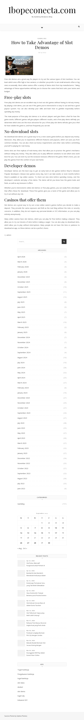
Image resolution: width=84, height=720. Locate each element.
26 (21, 543)
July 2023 (21, 423)
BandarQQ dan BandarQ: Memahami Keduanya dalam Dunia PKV (36, 574)
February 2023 (23, 448)
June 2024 (21, 367)
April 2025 (21, 317)
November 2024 (24, 342)
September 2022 (24, 473)
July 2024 (21, 362)
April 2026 (21, 257)
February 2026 (23, 267)
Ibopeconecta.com (42, 10)
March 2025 (22, 322)
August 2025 (22, 297)
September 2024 (24, 352)
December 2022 (24, 458)
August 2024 (22, 357)
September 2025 (24, 292)
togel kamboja (23, 678)
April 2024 (21, 378)
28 (35, 543)
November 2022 (24, 463)
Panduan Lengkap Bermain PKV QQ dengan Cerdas (35, 634)
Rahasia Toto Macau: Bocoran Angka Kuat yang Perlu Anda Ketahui (36, 624)
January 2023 (22, 453)
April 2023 (21, 438)
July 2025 (21, 302)
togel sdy (21, 696)
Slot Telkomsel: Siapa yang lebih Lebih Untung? (35, 614)
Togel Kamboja (23, 670)
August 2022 (22, 478)
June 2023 (21, 428)
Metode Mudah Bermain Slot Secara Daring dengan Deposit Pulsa (35, 644)
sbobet (20, 687)
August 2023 (22, 418)
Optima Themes (22, 716)
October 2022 (23, 468)
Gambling (42, 38)
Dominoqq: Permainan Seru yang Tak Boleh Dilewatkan (35, 584)
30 (49, 543)
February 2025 (23, 327)
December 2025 (24, 277)
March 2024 (22, 383)
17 (56, 533)
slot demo (21, 691)
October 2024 (23, 347)
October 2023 (23, 408)
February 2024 (23, 388)
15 (42, 533)
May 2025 (21, 312)
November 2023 (24, 403)
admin (9, 235)
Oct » (25, 548)
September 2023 (24, 413)
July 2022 (21, 483)
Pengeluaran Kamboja (26, 674)
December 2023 (24, 398)
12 (21, 533)
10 (56, 528)
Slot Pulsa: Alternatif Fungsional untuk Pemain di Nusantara (35, 564)
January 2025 (22, 332)
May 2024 (21, 373)
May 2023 (21, 433)
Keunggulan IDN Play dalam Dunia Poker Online (35, 654)
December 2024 (24, 337)
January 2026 (22, 272)
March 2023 (22, 443)
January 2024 (22, 393)
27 (28, 543)
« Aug (20, 548)
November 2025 (24, 282)
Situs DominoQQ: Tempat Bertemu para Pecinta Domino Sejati (36, 594)
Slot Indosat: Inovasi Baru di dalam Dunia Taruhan (35, 604)
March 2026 (22, 262)
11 (63, 528)
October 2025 (23, 287)
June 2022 (21, 488)
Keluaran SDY (23, 700)
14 (35, 533)
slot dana (21, 683)
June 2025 (21, 307)
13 (28, 533)
